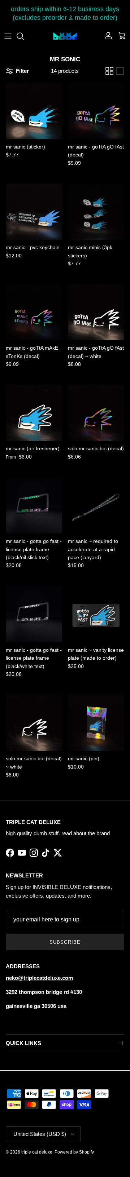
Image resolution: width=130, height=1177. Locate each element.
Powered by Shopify (74, 1152)
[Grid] (109, 71)
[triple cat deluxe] (65, 36)
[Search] (24, 36)
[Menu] (8, 36)
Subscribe (64, 942)
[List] (120, 71)
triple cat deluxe (36, 1152)
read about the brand (85, 833)
